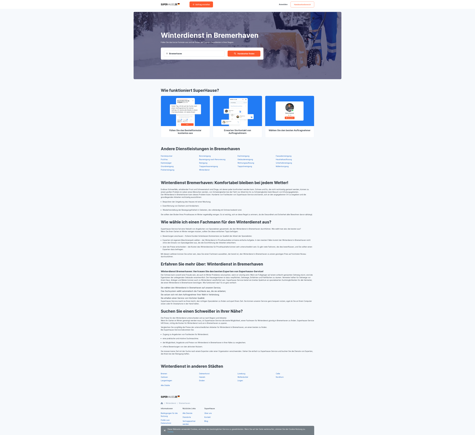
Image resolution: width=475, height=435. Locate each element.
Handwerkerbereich (302, 4)
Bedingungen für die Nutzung (169, 414)
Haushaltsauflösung (284, 159)
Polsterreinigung (167, 170)
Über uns (208, 413)
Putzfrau (164, 159)
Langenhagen (166, 380)
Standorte (187, 417)
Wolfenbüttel (243, 377)
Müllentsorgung (282, 166)
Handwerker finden (246, 54)
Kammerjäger (166, 163)
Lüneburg (241, 374)
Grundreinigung (167, 166)
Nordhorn (280, 377)
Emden (202, 380)
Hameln (202, 377)
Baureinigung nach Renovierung (212, 159)
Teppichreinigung (245, 166)
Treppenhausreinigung (208, 166)
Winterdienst (204, 170)
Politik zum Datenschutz (166, 421)
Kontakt (207, 417)
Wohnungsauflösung (246, 163)
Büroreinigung (205, 156)
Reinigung (203, 163)
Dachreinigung (243, 156)
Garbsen (164, 377)
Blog (206, 421)
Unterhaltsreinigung (284, 163)
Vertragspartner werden (189, 422)
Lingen (240, 380)
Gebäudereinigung (245, 159)
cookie (170, 432)
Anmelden (283, 4)
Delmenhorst (204, 374)
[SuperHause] (170, 4)
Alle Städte (165, 385)
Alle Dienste (187, 413)
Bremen (164, 374)
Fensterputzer (166, 156)
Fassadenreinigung (283, 156)
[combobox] (175, 53)
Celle (278, 374)
